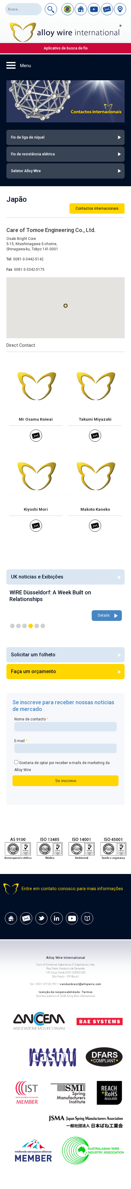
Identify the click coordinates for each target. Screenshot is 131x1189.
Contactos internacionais (97, 208)
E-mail (20, 741)
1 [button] (12, 626)
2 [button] (18, 626)
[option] (65, 605)
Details (104, 615)
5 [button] (36, 626)
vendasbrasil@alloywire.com (80, 984)
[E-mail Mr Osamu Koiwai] (36, 440)
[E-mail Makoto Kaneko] (95, 530)
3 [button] (24, 626)
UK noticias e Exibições (37, 577)
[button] (65, 305)
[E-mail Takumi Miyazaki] (95, 440)
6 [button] (43, 626)
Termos (87, 992)
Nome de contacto (31, 719)
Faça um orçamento (33, 671)
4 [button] (30, 626)
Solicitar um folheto (33, 655)
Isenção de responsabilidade (59, 992)
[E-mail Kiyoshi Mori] (36, 530)
